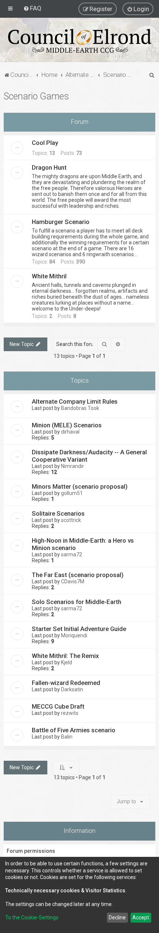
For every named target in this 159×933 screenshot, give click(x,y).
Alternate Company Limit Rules (75, 401)
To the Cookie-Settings (31, 917)
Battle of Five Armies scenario (73, 730)
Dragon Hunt (49, 167)
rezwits (69, 713)
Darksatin (72, 689)
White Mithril (49, 276)
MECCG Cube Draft (58, 706)
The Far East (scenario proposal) (78, 575)
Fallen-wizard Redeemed (66, 682)
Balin (66, 737)
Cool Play (45, 142)
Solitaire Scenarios (58, 513)
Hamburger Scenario (60, 221)
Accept (140, 917)
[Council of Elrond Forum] (79, 41)
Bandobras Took (80, 408)
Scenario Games (36, 96)
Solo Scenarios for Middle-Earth (76, 601)
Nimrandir (72, 466)
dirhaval (70, 432)
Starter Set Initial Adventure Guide (79, 628)
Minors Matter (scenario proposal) (80, 486)
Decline (117, 917)
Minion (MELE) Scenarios (67, 425)
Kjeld (66, 662)
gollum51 (72, 493)
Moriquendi (74, 635)
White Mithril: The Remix (65, 655)
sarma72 (71, 554)
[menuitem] (32, 8)
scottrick (71, 520)
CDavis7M (72, 581)
